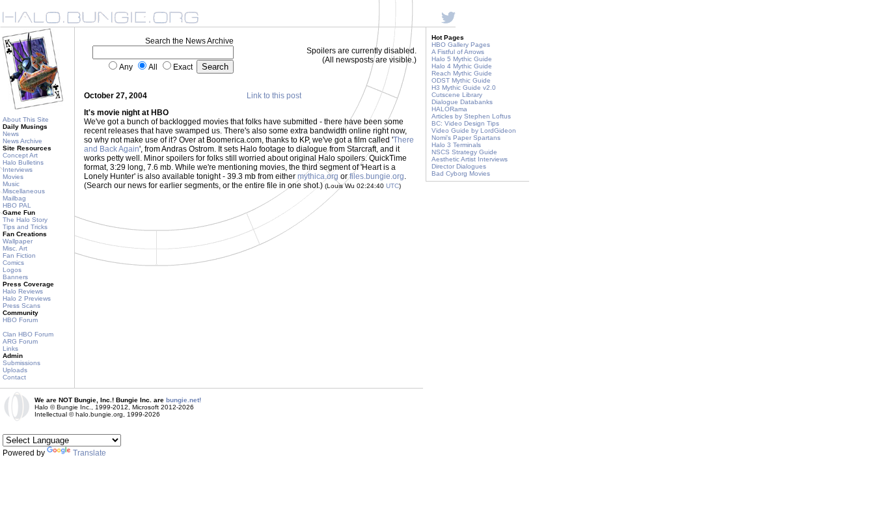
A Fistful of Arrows (457, 51)
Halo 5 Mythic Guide (461, 58)
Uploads (15, 370)
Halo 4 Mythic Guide (461, 66)
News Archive (22, 140)
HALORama (449, 109)
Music (11, 183)
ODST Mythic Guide (461, 80)
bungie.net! (183, 400)
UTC (392, 185)
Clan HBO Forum (28, 334)
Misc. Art (15, 248)
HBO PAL (17, 205)
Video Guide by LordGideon (473, 130)
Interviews (18, 169)
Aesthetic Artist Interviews (469, 159)
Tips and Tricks (25, 226)
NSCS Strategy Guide (464, 152)
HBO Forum (20, 319)
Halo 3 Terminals (456, 144)
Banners (15, 277)
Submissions (21, 362)
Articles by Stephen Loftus (471, 116)
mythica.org (317, 176)
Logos (12, 269)
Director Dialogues (458, 166)
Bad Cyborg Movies (460, 173)
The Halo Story (25, 219)
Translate (89, 453)
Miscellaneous (24, 191)
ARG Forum (20, 341)
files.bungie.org (376, 176)
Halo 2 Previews (27, 298)
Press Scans (21, 305)
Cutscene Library (456, 94)
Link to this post (274, 95)
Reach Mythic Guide (461, 73)
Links (10, 348)
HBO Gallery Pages (460, 44)
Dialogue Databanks (462, 101)
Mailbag (14, 198)
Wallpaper (18, 241)
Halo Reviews (23, 291)
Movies (13, 176)
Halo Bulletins (23, 162)
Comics (13, 262)
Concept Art (20, 155)
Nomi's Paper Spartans (465, 137)
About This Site (26, 119)
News (11, 133)
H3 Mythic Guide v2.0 (463, 87)
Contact (14, 377)
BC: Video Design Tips (465, 123)
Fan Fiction (19, 255)
